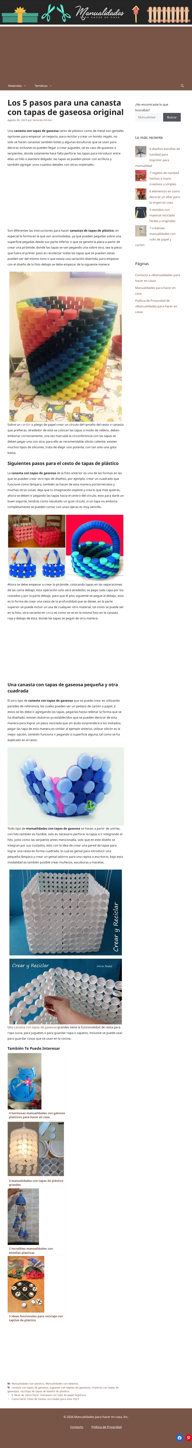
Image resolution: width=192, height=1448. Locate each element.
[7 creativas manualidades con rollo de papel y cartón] (140, 231)
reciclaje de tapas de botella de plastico (44, 1391)
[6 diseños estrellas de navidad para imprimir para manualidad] (140, 152)
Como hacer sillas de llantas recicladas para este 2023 (45, 1399)
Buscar (172, 117)
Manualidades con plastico (28, 1383)
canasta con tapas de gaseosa (30, 1387)
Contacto (76, 1427)
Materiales (15, 86)
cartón (26, 424)
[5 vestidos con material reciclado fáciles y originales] (140, 213)
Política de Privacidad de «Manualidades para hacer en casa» (156, 306)
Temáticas (41, 86)
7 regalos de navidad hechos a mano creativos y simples (164, 178)
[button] (182, 85)
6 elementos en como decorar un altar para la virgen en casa (164, 197)
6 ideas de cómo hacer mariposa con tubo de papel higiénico (49, 1395)
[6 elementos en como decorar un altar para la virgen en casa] (140, 194)
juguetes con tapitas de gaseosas (70, 1387)
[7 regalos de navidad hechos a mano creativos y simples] (140, 176)
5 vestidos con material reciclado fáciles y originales (162, 215)
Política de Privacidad (107, 1427)
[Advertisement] (96, 52)
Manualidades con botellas (62, 1383)
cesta (49, 613)
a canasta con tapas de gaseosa (34, 1027)
